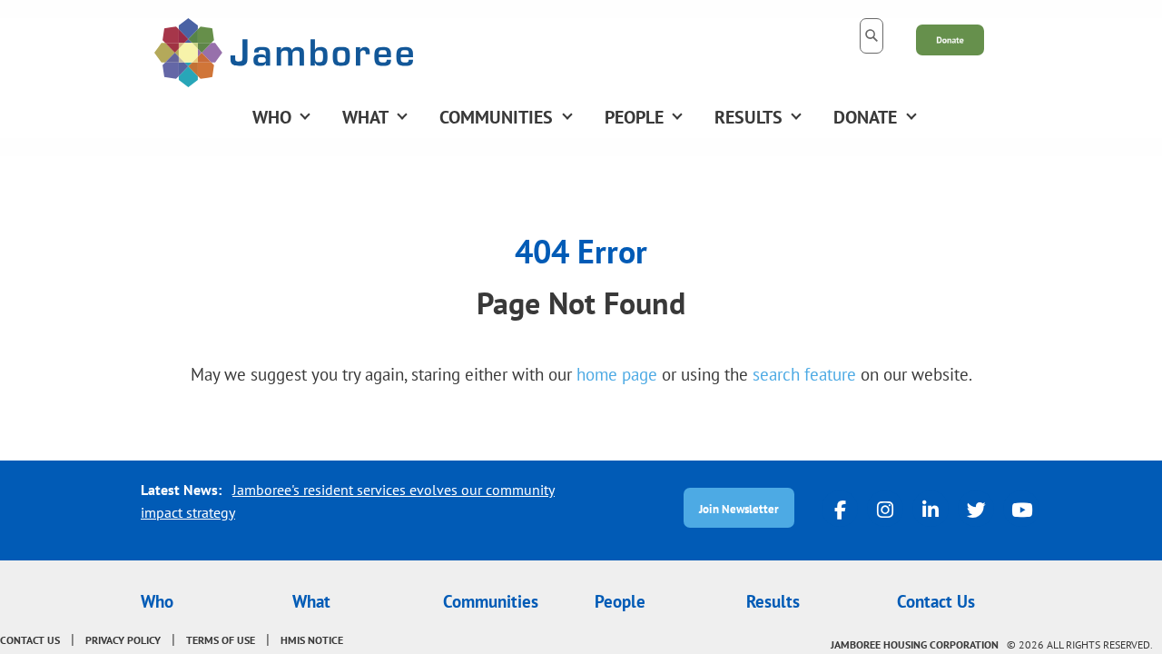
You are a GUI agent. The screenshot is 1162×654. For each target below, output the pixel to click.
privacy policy (123, 640)
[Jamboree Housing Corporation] (283, 51)
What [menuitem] (365, 117)
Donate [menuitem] (865, 117)
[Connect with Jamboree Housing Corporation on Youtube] (1021, 508)
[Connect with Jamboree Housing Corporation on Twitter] (976, 508)
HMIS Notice (312, 640)
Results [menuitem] (748, 117)
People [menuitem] (634, 117)
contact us (30, 640)
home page (616, 373)
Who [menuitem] (271, 117)
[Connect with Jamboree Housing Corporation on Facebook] (840, 508)
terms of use (220, 640)
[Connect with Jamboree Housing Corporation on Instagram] (885, 508)
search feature (804, 373)
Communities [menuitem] (496, 117)
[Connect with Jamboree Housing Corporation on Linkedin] (930, 508)
